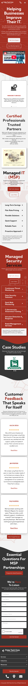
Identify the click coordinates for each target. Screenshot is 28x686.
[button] (25, 2)
